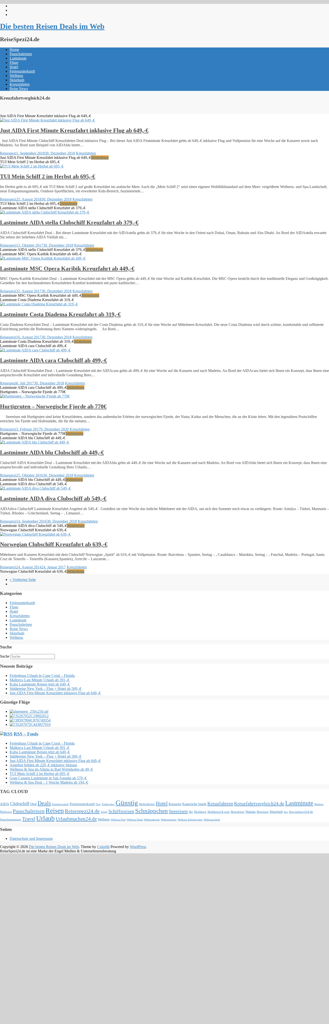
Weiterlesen (100, 157)
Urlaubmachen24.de (76, 819)
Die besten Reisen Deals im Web (52, 26)
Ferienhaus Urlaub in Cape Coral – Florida (42, 676)
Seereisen (178, 811)
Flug (98, 804)
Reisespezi (8, 153)
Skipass (250, 812)
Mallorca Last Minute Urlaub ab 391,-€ (39, 680)
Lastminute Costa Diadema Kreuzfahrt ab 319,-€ (60, 314)
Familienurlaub (60, 804)
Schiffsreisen (121, 811)
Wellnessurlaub (212, 819)
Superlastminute (10, 819)
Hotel (14, 67)
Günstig (127, 803)
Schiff (104, 812)
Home (14, 49)
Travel (28, 819)
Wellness (16, 76)
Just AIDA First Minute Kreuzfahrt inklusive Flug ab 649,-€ (74, 130)
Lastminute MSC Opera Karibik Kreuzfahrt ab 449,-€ (67, 268)
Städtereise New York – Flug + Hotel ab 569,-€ (45, 689)
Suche (4, 656)
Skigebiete (237, 812)
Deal (33, 804)
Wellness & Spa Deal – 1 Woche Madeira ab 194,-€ (49, 782)
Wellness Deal (118, 819)
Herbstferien (147, 804)
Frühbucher (108, 804)
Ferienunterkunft (22, 71)
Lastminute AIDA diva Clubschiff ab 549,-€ (53, 498)
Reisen (55, 810)
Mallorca (6, 812)
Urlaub (45, 818)
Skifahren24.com (218, 812)
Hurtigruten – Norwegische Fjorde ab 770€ (53, 406)
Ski (191, 812)
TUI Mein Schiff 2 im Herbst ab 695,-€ (47, 176)
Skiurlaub (17, 80)
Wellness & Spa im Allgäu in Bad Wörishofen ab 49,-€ (51, 769)
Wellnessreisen (169, 819)
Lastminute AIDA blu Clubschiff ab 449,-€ (52, 452)
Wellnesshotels (152, 819)
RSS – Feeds (26, 733)
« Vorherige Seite (23, 580)
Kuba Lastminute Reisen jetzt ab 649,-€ (40, 684)
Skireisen (263, 812)
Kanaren (175, 804)
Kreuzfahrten (20, 84)
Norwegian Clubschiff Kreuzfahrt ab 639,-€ (53, 544)
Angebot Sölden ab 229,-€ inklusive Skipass (43, 765)
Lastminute (18, 58)
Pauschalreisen (21, 54)
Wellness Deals (135, 819)
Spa (286, 812)
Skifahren (200, 812)
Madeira (318, 804)
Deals (44, 803)
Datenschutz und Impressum (31, 838)
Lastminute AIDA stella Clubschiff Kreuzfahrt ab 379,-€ (69, 222)
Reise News (19, 89)
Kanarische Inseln (194, 804)
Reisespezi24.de (82, 811)
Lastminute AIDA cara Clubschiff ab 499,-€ (53, 360)
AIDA (4, 804)
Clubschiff (19, 803)
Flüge (14, 63)
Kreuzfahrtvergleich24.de (259, 803)
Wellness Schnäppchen (190, 819)
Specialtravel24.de (301, 812)
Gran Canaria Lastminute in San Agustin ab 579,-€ (48, 778)
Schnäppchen (151, 811)
